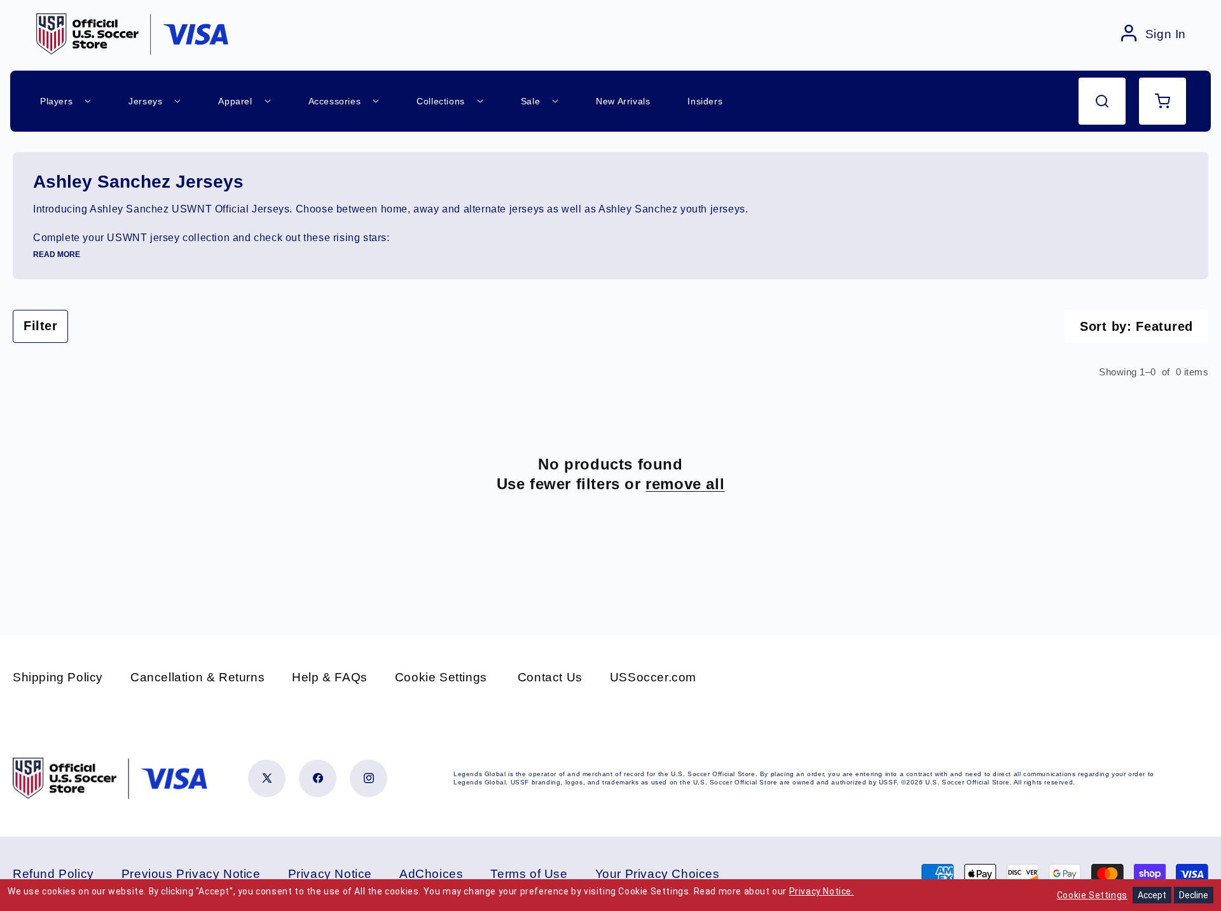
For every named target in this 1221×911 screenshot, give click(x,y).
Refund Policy (53, 873)
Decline (1193, 895)
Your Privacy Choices (657, 873)
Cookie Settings (441, 677)
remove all (684, 483)
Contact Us (550, 677)
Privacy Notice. (821, 891)
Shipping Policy (58, 677)
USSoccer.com (653, 677)
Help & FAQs (330, 677)
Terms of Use (528, 873)
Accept (1152, 895)
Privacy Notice (330, 873)
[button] (1102, 101)
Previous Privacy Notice (191, 873)
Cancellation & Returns (197, 677)
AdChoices (431, 873)
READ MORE (56, 254)
